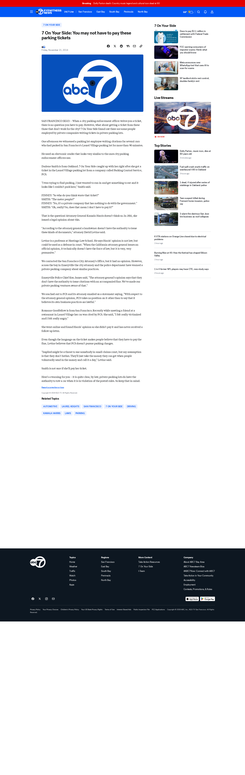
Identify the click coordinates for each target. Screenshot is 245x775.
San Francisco (85, 11)
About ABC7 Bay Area (194, 562)
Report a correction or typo (53, 387)
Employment (190, 585)
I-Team (141, 571)
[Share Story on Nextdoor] (127, 46)
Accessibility (189, 580)
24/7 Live (69, 11)
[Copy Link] (141, 46)
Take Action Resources (149, 562)
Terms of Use (110, 609)
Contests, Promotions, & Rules (198, 589)
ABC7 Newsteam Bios (194, 566)
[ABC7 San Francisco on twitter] (40, 599)
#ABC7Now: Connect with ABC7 (199, 571)
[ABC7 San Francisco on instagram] (46, 599)
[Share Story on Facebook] (108, 46)
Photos (72, 580)
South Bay (114, 11)
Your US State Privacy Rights (92, 609)
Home (72, 562)
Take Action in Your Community (198, 576)
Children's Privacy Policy (70, 609)
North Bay (143, 11)
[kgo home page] (38, 562)
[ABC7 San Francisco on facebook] (33, 599)
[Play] (182, 118)
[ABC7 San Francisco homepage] (48, 12)
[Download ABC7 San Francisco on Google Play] (207, 599)
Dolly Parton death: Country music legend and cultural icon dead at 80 (121, 3)
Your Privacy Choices (50, 609)
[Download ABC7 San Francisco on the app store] (192, 599)
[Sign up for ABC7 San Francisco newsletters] (53, 599)
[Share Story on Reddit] (121, 46)
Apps (71, 585)
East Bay (101, 11)
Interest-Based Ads (124, 609)
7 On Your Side (145, 566)
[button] (31, 11)
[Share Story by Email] (134, 46)
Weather (73, 566)
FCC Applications (158, 609)
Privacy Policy (35, 609)
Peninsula (128, 11)
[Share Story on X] (114, 46)
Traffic (72, 571)
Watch (72, 576)
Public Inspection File (142, 609)
